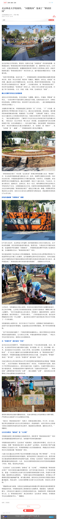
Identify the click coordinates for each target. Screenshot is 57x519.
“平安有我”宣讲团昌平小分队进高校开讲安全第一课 (26, 516)
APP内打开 (30, 510)
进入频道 (51, 20)
